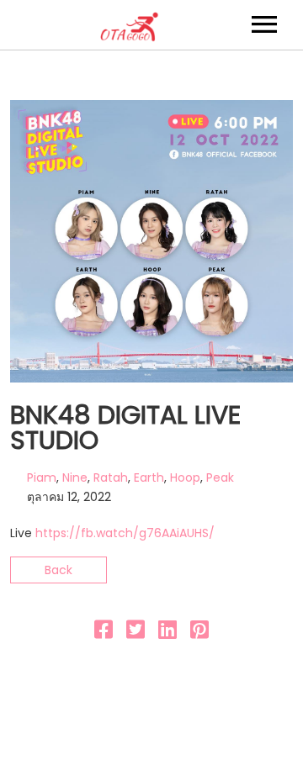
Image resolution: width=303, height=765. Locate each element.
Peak (220, 477)
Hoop (185, 477)
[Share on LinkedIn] (167, 633)
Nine (75, 477)
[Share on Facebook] (104, 633)
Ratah (110, 477)
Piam (41, 477)
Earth (149, 477)
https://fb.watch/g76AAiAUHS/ (125, 533)
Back (58, 570)
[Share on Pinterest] (199, 633)
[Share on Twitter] (136, 633)
